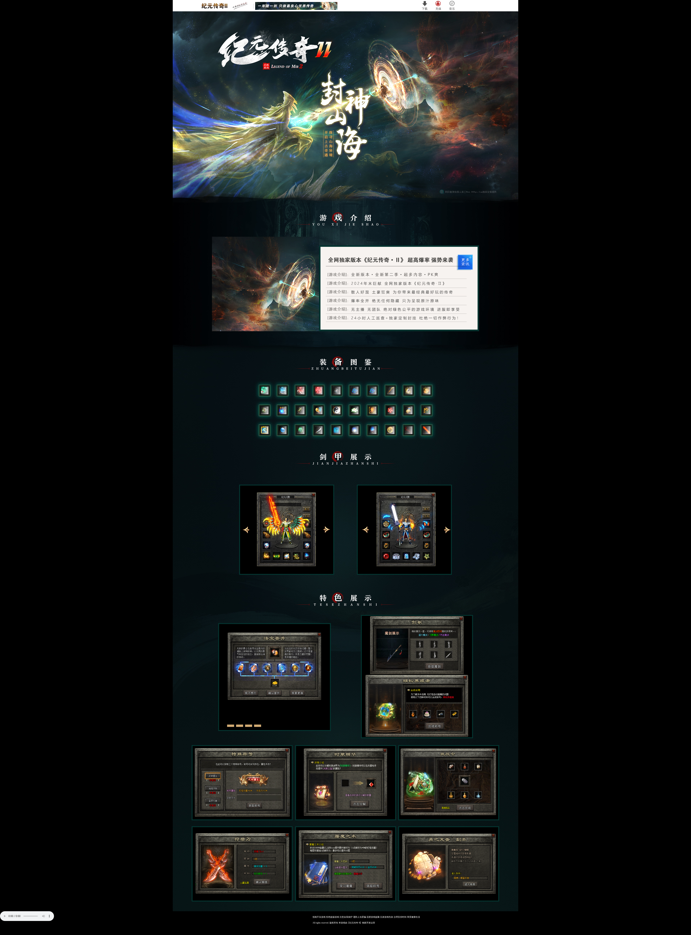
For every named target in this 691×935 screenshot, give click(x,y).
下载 (425, 8)
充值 (438, 8)
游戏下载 (394, 181)
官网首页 (303, 181)
